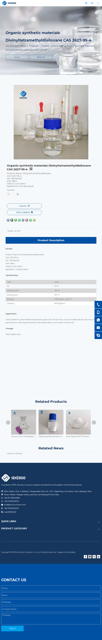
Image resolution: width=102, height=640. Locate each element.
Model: (10, 231)
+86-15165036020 (11, 508)
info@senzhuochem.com (15, 505)
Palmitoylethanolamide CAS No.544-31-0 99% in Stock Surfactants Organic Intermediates (51, 436)
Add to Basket (23, 212)
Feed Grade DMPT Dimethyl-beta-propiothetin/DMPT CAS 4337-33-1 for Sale (78, 436)
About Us (41, 57)
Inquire (22, 206)
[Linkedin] (89, 556)
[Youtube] (98, 556)
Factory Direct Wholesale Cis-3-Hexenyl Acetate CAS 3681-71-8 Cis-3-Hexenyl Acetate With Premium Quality (23, 436)
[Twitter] (94, 556)
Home (17, 57)
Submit (12, 628)
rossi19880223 (10, 512)
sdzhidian (71, 552)
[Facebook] (85, 556)
